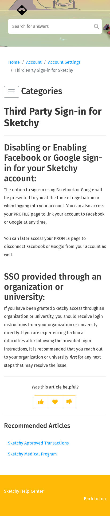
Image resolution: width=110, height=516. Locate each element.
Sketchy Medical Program (32, 454)
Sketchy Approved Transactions (38, 443)
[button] (11, 92)
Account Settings (64, 62)
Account (34, 62)
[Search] (96, 26)
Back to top (95, 498)
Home (14, 62)
